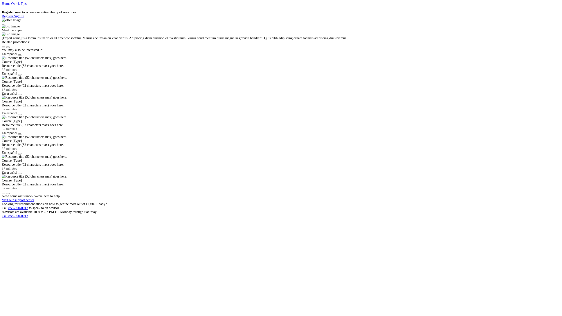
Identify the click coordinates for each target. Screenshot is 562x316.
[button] (8, 16)
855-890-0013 (18, 208)
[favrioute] (20, 55)
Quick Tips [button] (19, 3)
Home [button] (6, 3)
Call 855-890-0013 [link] (15, 216)
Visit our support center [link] (18, 200)
